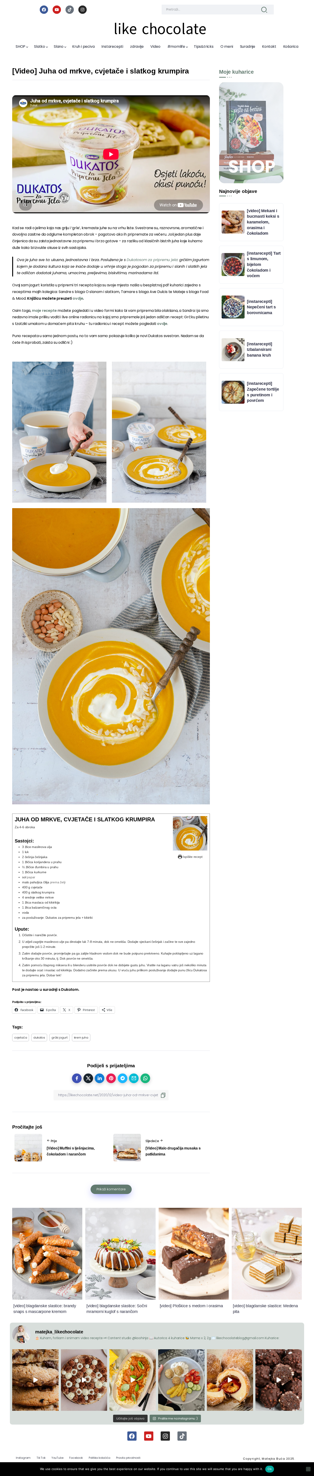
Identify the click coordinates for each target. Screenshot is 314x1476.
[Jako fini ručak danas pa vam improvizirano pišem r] (181, 1380)
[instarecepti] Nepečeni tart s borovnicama (261, 307)
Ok (270, 1469)
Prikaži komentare (111, 1189)
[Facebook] (44, 10)
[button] (59, 432)
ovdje (162, 323)
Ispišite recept (192, 857)
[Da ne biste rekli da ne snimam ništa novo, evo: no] (84, 1380)
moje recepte (44, 310)
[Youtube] (57, 10)
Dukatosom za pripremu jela (152, 259)
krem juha (81, 1037)
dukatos (39, 1037)
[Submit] (264, 9)
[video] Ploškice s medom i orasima (191, 1306)
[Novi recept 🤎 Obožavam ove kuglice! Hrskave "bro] (278, 1380)
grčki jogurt (59, 1037)
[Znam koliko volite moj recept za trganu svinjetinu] (132, 1380)
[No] (308, 1469)
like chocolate (160, 29)
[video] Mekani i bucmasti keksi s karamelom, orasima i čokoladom (263, 222)
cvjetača (20, 1037)
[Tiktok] (70, 10)
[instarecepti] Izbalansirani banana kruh (259, 350)
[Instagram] (82, 10)
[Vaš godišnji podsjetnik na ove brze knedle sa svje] (230, 1380)
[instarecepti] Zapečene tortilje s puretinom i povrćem (263, 392)
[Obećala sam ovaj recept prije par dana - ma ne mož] (35, 1380)
